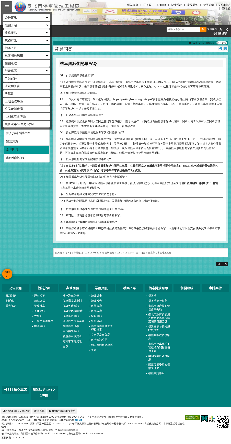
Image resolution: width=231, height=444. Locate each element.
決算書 (9, 93)
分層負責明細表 (43, 321)
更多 (65, 346)
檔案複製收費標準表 (159, 337)
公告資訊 (15, 288)
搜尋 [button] (203, 29)
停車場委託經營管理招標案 (102, 328)
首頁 (195, 43)
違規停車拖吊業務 (73, 321)
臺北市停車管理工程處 (47, 7)
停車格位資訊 (71, 315)
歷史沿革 (39, 295)
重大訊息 (11, 305)
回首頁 (147, 4)
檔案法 (152, 295)
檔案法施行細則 (157, 300)
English (161, 4)
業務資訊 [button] (11, 40)
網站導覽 (132, 4)
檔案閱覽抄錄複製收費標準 (159, 328)
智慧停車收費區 (72, 336)
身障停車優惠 (71, 326)
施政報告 (96, 300)
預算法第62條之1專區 (19, 124)
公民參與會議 (14, 109)
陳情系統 (176, 4)
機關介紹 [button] (11, 25)
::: (1, 277)
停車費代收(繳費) (73, 310)
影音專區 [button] (11, 71)
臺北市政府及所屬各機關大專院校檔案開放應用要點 (159, 318)
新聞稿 (10, 300)
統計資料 (96, 321)
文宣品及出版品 (100, 334)
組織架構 (39, 300)
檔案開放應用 (158, 288)
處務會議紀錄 (15, 158)
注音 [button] (225, 48)
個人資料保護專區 (18, 133)
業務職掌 (39, 305)
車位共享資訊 (71, 331)
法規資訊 (96, 315)
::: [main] (54, 39)
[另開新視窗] (192, 417)
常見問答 (192, 4)
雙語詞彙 (208, 4)
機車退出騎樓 (71, 295)
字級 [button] (220, 29)
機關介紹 (44, 288)
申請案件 (11, 78)
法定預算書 (12, 86)
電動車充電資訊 (72, 341)
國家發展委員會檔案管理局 (159, 366)
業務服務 (72, 288)
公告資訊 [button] (11, 17)
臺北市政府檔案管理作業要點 (159, 307)
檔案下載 (11, 48)
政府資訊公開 (99, 339)
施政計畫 (96, 295)
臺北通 (226, 8)
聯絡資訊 (39, 326)
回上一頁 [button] (222, 264)
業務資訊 (207, 43)
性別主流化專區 (15, 116)
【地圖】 (78, 420)
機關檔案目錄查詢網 (159, 358)
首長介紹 (39, 310)
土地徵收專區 (14, 101)
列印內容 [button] (220, 48)
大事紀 (38, 315)
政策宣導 (96, 305)
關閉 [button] (6, 6)
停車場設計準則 (72, 300)
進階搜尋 (212, 29)
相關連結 (11, 63)
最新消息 (11, 295)
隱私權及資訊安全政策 (16, 411)
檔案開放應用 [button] (14, 55)
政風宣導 (96, 310)
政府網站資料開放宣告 (62, 411)
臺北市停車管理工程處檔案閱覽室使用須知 (159, 347)
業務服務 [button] (11, 32)
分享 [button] (227, 29)
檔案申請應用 (156, 373)
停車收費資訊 (71, 305)
